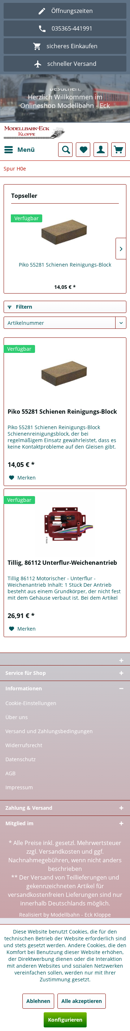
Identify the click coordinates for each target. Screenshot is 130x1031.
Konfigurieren (65, 1019)
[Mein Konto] (101, 156)
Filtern (23, 312)
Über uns (16, 723)
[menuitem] (19, 156)
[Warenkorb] (118, 156)
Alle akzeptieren (81, 1001)
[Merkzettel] (83, 156)
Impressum (19, 793)
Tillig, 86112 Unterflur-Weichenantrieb (62, 569)
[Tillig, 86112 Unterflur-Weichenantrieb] (65, 531)
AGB (10, 779)
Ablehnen (38, 1001)
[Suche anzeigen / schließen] (65, 156)
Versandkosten (59, 858)
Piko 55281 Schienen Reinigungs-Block (65, 270)
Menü (26, 155)
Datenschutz (20, 765)
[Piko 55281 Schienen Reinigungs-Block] (65, 238)
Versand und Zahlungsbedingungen (49, 737)
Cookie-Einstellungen (30, 709)
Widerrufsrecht (23, 751)
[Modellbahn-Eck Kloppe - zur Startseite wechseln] (34, 138)
